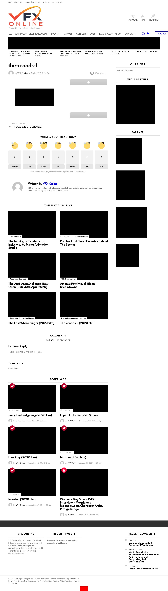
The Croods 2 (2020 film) (146, 51)
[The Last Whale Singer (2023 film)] (121, 43)
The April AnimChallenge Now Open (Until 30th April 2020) (70, 53)
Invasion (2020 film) (22, 499)
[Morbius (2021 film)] (84, 440)
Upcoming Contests (18, 279)
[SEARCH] (143, 33)
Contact (130, 33)
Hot (143, 20)
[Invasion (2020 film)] (32, 482)
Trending (153, 20)
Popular (133, 20)
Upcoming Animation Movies (21, 318)
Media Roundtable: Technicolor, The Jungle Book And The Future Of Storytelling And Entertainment (144, 557)
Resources (105, 33)
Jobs (92, 33)
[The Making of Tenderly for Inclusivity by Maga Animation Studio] (21, 43)
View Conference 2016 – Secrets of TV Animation (141, 544)
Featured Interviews (32, 2)
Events (55, 33)
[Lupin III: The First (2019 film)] (84, 398)
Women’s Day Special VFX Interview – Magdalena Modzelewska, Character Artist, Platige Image (81, 504)
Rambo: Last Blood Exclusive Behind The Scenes (43, 53)
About (118, 33)
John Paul (132, 540)
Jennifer (132, 566)
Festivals (67, 33)
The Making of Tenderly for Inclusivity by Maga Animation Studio (20, 53)
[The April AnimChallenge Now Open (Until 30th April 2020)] (71, 43)
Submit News (57, 2)
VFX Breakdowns (38, 33)
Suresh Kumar (134, 549)
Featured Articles (15, 2)
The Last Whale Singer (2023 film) (120, 52)
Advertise (46, 2)
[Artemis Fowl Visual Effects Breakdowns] (96, 43)
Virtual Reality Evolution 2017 (144, 568)
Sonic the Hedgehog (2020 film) (30, 415)
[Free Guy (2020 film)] (32, 440)
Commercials (15, 236)
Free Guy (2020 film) (22, 457)
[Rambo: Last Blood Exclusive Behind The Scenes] (46, 43)
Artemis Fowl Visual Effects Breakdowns (94, 52)
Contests (81, 33)
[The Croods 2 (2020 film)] (147, 43)
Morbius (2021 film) (73, 457)
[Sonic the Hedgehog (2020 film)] (32, 398)
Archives (20, 33)
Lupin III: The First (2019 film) (79, 415)
